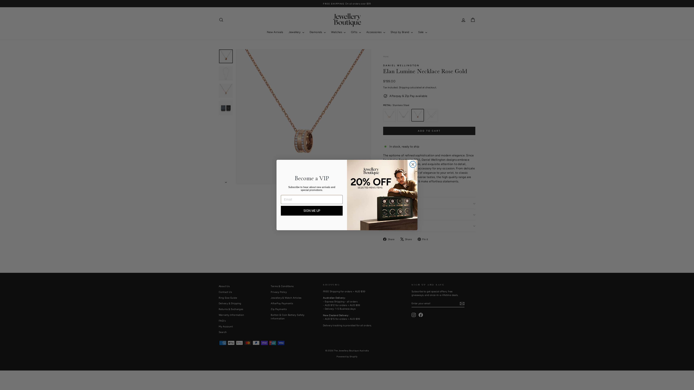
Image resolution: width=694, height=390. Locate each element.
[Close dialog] (413, 164)
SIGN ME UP (311, 211)
